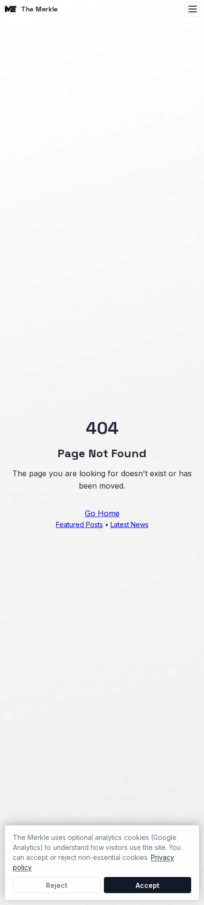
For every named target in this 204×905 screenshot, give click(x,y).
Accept (147, 885)
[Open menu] (192, 9)
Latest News (129, 524)
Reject (56, 885)
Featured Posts (79, 524)
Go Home (102, 513)
